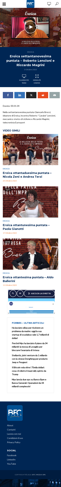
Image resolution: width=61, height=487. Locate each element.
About (10, 425)
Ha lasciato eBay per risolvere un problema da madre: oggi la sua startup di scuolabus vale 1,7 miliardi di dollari (30, 332)
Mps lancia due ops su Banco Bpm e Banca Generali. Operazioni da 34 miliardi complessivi (29, 383)
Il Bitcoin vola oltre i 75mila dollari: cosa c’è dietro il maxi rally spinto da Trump (29, 371)
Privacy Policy (13, 442)
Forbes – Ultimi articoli (28, 323)
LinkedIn (11, 459)
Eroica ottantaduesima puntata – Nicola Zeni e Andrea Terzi (27, 174)
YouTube (11, 463)
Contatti (11, 429)
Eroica (30, 52)
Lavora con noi (14, 433)
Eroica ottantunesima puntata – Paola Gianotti (26, 227)
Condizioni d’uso (15, 438)
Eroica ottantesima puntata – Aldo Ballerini (28, 279)
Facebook (11, 455)
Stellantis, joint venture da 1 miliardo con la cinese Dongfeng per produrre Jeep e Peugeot (30, 359)
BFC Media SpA (39, 475)
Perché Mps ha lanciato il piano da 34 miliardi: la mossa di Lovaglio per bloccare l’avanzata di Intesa (30, 346)
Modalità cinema (37, 81)
